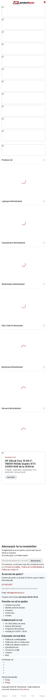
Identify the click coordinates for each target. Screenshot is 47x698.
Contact (8, 615)
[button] (43, 3)
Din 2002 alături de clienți (15, 623)
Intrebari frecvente (12, 605)
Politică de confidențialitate (15, 639)
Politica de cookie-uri (10, 569)
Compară (9, 610)
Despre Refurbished (13, 626)
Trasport (8, 652)
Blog (7, 655)
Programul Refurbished (14, 629)
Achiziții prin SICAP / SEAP (16, 631)
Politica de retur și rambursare (17, 642)
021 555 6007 (7, 585)
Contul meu (9, 613)
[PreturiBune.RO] (23, 3)
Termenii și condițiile (12, 567)
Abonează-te (35, 561)
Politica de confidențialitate (32, 567)
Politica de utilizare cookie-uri (16, 645)
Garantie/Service (11, 647)
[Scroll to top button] (43, 688)
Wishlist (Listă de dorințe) (15, 608)
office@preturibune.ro (15, 593)
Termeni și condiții (12, 650)
